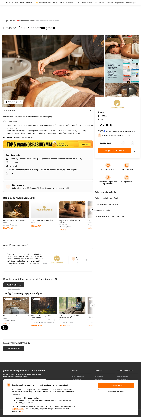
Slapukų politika (18, 409)
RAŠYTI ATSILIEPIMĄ (13, 285)
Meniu (7, 3)
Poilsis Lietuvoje (87, 3)
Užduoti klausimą (13, 349)
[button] (92, 209)
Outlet (77, 3)
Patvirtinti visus (116, 385)
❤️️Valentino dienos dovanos (26, 21)
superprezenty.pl (122, 376)
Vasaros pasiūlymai (45, 3)
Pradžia (12, 21)
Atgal (6, 21)
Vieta (30, 3)
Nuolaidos (69, 3)
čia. (21, 411)
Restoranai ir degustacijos (115, 3)
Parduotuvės (99, 376)
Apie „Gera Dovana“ (78, 376)
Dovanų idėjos (19, 3)
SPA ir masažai (99, 3)
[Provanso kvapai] (117, 105)
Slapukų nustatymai (116, 392)
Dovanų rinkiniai (58, 3)
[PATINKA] (134, 150)
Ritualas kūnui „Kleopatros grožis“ (48, 21)
